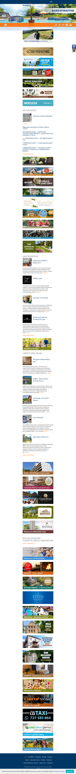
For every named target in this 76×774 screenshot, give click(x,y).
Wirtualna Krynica (35, 760)
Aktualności (30, 110)
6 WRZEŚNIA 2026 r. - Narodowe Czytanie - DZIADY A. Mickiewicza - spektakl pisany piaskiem (37, 149)
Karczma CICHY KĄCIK (40, 298)
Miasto (27, 760)
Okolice (43, 760)
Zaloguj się (50, 763)
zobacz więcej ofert (28, 335)
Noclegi (44, 757)
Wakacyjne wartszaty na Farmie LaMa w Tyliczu (36, 128)
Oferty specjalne (32, 353)
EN (51, 2)
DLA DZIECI (31, 757)
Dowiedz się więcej (58, 771)
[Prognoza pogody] (60, 25)
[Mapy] (56, 25)
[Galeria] (70, 25)
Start (25, 757)
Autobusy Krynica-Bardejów (42, 116)
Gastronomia (30, 256)
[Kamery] (67, 25)
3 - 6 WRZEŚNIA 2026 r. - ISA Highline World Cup (37, 139)
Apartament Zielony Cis (40, 437)
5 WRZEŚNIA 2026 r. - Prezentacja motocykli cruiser (37, 143)
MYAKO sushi (37, 278)
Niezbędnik (38, 757)
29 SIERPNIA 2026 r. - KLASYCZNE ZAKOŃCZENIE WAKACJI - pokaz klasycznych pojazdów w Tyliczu (38, 133)
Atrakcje (50, 757)
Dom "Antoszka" (38, 417)
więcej (25, 123)
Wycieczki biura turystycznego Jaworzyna (38, 539)
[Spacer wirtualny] (63, 25)
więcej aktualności (28, 154)
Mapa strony (42, 763)
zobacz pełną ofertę (28, 543)
